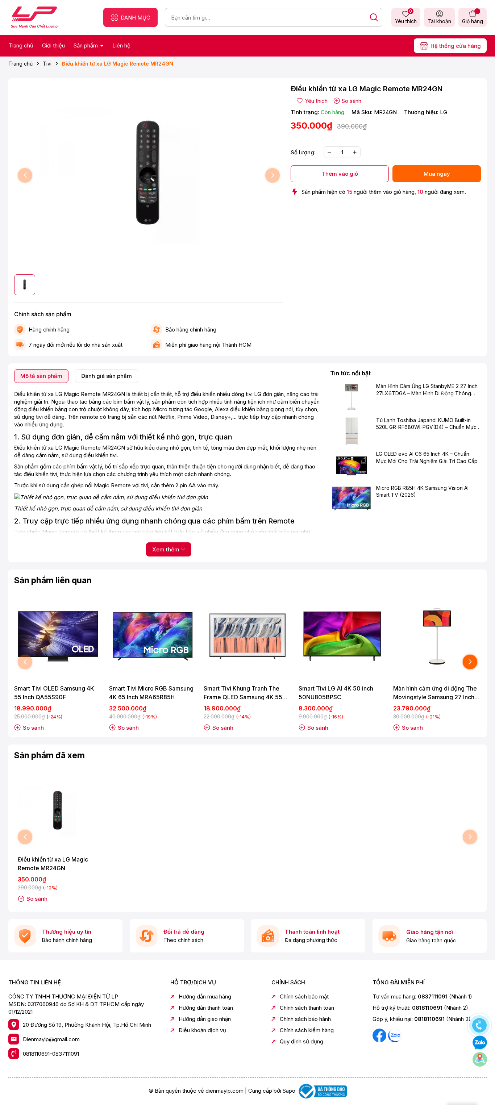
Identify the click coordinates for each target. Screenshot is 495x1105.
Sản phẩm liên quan (53, 580)
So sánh (351, 100)
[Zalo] (395, 1034)
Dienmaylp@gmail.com (51, 1039)
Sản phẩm (86, 45)
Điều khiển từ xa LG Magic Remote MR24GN (53, 864)
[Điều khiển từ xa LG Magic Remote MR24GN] (58, 811)
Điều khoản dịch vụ (202, 1030)
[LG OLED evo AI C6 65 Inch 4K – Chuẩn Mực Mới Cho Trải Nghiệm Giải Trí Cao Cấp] (351, 464)
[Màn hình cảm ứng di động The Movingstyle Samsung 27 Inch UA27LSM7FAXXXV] (437, 636)
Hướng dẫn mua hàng (205, 996)
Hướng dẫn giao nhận (205, 1019)
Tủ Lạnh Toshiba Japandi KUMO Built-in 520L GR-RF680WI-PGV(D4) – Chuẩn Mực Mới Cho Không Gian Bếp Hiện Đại (426, 424)
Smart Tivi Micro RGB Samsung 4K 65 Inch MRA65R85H (151, 693)
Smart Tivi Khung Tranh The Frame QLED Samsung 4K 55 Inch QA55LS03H (243, 693)
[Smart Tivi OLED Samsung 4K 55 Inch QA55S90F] (58, 636)
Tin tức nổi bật (350, 373)
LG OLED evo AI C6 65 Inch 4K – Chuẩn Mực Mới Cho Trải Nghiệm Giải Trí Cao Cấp (427, 457)
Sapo (289, 1090)
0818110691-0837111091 (51, 1053)
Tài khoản (439, 21)
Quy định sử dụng (301, 1041)
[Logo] (34, 16)
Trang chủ (20, 45)
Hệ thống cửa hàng (455, 45)
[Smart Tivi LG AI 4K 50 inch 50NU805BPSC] (342, 636)
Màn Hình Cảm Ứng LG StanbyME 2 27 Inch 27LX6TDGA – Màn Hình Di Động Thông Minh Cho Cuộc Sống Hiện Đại (427, 390)
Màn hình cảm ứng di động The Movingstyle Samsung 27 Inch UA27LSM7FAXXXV (435, 693)
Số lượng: (303, 152)
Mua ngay (437, 173)
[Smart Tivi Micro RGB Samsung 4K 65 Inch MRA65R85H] (153, 636)
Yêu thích (406, 17)
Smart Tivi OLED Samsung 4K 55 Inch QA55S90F (54, 693)
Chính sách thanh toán (307, 1007)
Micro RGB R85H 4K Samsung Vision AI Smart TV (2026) (422, 491)
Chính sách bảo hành (305, 1019)
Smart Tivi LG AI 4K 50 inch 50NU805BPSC (336, 693)
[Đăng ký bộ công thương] (322, 1090)
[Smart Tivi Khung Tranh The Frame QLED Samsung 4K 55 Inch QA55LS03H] (247, 636)
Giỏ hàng (472, 21)
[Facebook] (380, 1034)
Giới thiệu (53, 45)
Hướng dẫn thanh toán (206, 1007)
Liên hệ (121, 45)
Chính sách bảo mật (304, 996)
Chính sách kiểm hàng (307, 1030)
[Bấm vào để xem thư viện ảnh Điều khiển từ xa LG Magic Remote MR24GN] (148, 175)
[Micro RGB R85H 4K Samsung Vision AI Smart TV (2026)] (351, 498)
